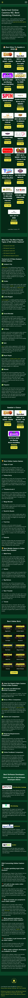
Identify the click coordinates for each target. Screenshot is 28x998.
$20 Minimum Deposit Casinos (11, 255)
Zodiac (12, 286)
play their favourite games (19, 22)
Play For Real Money (8, 626)
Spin (3, 346)
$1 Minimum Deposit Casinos (8, 991)
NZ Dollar (7, 910)
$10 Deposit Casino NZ (9, 253)
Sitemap (14, 988)
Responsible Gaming (6, 988)
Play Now (7, 66)
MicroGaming (14, 806)
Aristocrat (17, 826)
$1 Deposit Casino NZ (9, 245)
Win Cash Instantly (21, 988)
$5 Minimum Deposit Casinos (13, 992)
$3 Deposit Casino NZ (9, 248)
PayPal (18, 929)
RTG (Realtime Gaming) (19, 787)
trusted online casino (15, 358)
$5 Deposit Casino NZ (9, 250)
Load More (14, 672)
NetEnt (14, 845)
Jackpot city (4, 267)
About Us (19, 986)
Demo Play (8, 628)
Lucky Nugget (5, 300)
